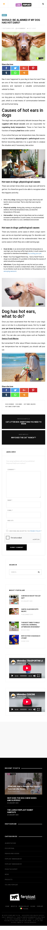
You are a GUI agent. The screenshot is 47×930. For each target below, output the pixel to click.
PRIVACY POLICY (24, 906)
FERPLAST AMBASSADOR (13, 859)
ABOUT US (14, 906)
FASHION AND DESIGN (12, 853)
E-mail (10, 510)
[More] (24, 73)
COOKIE (32, 906)
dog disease (9, 404)
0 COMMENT (21, 28)
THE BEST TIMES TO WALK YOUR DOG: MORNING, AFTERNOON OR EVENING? (30, 625)
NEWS (4, 15)
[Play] (12, 676)
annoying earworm (10, 271)
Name (9, 500)
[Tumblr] (6, 73)
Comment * (11, 469)
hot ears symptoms (12, 406)
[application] (25, 668)
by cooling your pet (34, 253)
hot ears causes (30, 404)
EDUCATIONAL (9, 848)
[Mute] (34, 676)
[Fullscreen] (38, 676)
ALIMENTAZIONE (10, 843)
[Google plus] (24, 68)
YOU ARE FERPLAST (11, 885)
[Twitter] (15, 68)
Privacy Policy (35, 531)
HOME (7, 906)
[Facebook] (6, 68)
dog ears (19, 404)
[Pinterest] (33, 68)
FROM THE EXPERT (11, 869)
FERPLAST (40, 906)
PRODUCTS (8, 879)
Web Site (10, 520)
